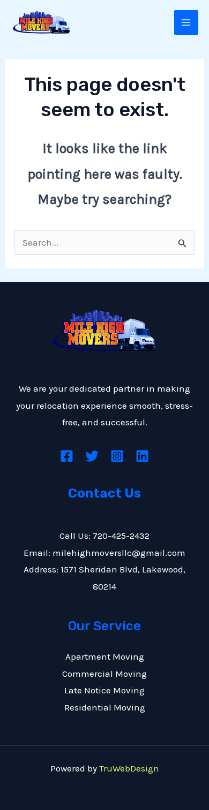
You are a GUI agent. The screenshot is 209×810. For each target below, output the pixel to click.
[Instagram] (117, 456)
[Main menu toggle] (186, 22)
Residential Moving (104, 707)
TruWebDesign (129, 768)
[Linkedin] (142, 456)
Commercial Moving (104, 673)
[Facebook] (66, 456)
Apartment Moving (104, 656)
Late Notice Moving (104, 690)
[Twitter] (92, 456)
